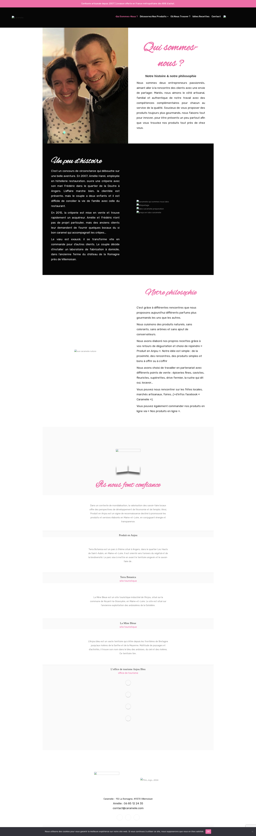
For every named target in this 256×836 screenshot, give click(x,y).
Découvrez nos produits (153, 16)
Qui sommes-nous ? (127, 16)
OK (208, 831)
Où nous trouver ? (180, 16)
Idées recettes (200, 16)
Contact (216, 16)
